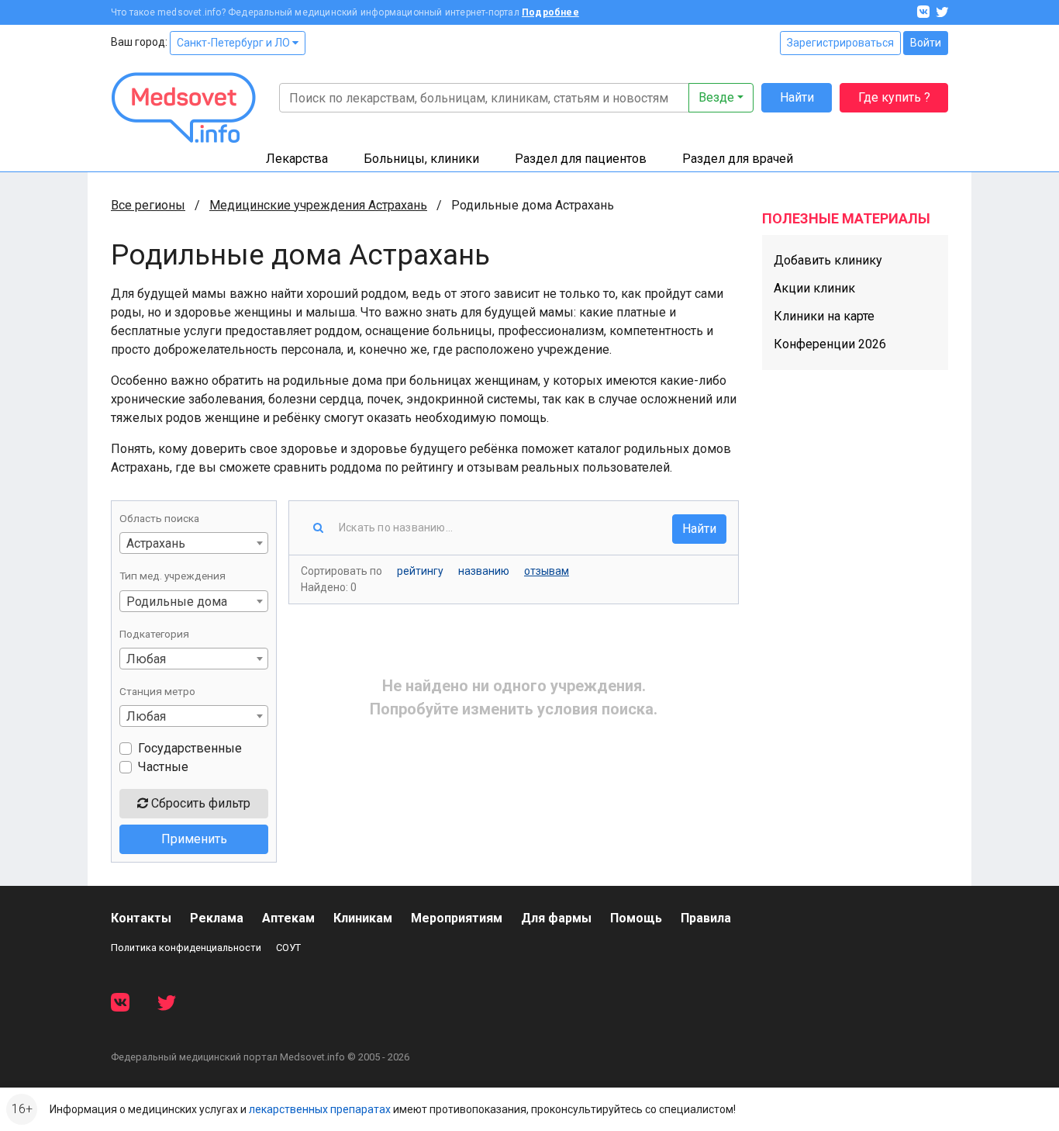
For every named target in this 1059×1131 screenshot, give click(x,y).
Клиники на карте (824, 316)
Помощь (636, 918)
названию (483, 571)
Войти (925, 42)
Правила (706, 918)
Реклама (216, 918)
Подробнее (550, 12)
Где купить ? (894, 97)
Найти (797, 97)
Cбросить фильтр (199, 803)
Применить (194, 839)
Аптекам (288, 918)
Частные (163, 766)
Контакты (141, 918)
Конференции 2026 (830, 344)
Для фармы (556, 918)
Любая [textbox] (146, 659)
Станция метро (157, 691)
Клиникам (362, 918)
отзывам (546, 571)
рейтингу (420, 571)
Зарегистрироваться (840, 42)
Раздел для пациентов (581, 158)
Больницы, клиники (421, 158)
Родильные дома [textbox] (176, 601)
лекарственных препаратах (320, 1109)
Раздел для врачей (737, 158)
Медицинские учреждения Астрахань (318, 205)
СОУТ (288, 947)
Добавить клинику (828, 260)
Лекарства (297, 158)
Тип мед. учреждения (172, 575)
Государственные (190, 748)
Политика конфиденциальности (186, 947)
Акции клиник (814, 288)
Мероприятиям (456, 918)
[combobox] (193, 543)
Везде (716, 97)
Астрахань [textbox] (155, 543)
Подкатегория (154, 634)
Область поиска (159, 518)
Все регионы (148, 205)
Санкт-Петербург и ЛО (234, 42)
